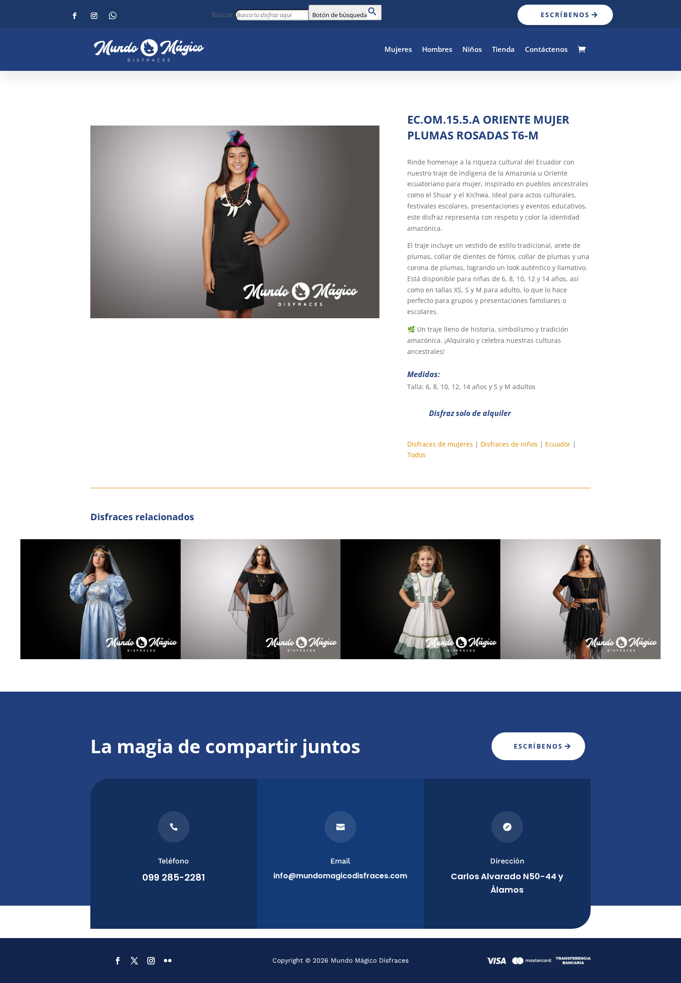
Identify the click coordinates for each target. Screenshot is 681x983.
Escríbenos (565, 14)
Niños (472, 49)
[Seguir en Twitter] (134, 960)
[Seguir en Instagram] (94, 15)
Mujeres (398, 49)
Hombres (437, 49)
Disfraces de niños (509, 444)
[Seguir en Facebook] (74, 15)
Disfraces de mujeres (440, 444)
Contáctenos (546, 49)
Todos (416, 454)
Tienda (503, 49)
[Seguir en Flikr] (113, 15)
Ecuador (558, 444)
